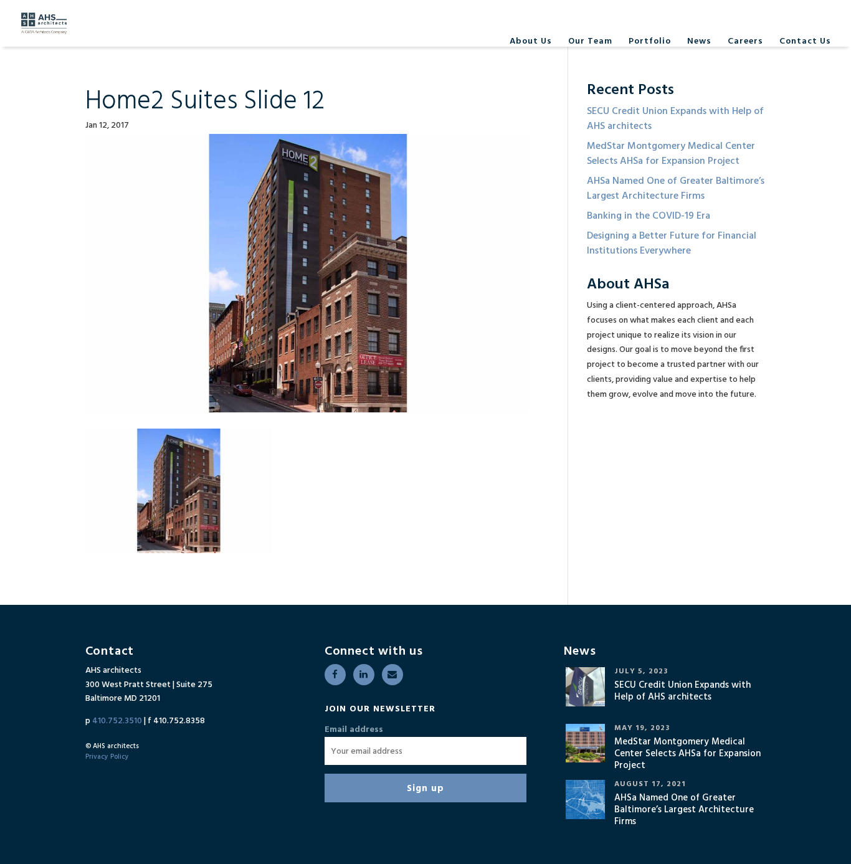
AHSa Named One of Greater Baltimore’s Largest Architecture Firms (675, 188)
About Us (531, 41)
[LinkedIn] (363, 674)
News (699, 41)
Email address (354, 730)
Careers (745, 41)
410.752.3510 (117, 721)
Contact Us (805, 41)
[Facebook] (335, 674)
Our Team (590, 41)
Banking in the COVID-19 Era (648, 216)
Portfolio (650, 41)
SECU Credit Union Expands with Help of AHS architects (675, 119)
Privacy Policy (107, 756)
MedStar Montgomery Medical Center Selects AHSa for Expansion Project (671, 153)
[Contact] (392, 674)
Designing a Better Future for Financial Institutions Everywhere (671, 243)
